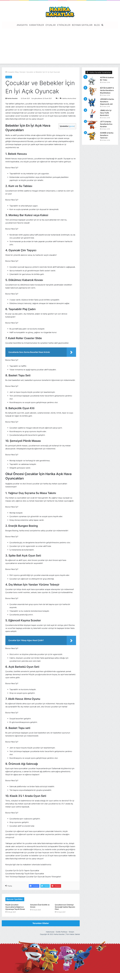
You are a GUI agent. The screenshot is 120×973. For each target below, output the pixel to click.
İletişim (71, 932)
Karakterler (36, 25)
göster (71, 126)
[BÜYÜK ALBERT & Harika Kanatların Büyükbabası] (91, 91)
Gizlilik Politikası (61, 932)
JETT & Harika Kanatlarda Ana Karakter (106, 124)
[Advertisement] (60, 46)
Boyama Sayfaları (82, 25)
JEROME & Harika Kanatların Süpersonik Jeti (107, 101)
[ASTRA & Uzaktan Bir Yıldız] (91, 80)
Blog (97, 25)
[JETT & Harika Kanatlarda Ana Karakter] (91, 124)
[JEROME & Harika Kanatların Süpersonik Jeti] (91, 102)
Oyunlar (50, 25)
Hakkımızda (50, 932)
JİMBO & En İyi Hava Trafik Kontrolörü (105, 112)
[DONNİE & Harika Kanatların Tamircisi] (91, 136)
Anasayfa (22, 25)
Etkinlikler (63, 25)
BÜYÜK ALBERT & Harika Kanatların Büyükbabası (107, 90)
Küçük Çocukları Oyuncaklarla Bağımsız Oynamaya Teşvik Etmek (15, 907)
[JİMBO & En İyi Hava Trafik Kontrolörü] (91, 113)
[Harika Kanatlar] (60, 11)
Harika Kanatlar (12, 98)
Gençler (22, 72)
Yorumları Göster (40, 923)
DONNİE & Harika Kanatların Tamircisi (106, 135)
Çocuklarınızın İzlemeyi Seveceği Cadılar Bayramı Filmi (65, 907)
